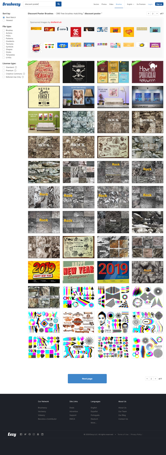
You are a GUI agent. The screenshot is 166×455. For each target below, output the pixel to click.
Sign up (159, 4)
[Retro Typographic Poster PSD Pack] (113, 72)
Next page (87, 378)
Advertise (74, 411)
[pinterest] (30, 434)
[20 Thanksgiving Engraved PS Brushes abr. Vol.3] (79, 247)
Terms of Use (123, 434)
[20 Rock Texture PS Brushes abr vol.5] (147, 172)
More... (94, 423)
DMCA (72, 419)
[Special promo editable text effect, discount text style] (155, 45)
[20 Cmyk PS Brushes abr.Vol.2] (79, 297)
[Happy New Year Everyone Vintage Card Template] (79, 272)
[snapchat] (38, 434)
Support (73, 415)
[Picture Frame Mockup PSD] (79, 97)
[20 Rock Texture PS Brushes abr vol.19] (147, 147)
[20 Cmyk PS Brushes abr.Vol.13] (113, 347)
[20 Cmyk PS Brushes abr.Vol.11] (147, 322)
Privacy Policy (136, 434)
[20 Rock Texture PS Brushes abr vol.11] (147, 222)
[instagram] (34, 434)
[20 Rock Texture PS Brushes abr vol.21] (79, 122)
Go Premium (141, 4)
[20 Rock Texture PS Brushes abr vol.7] (147, 272)
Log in (150, 4)
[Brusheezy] (11, 4)
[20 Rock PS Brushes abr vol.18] (79, 172)
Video (111, 4)
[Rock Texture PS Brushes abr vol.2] (113, 197)
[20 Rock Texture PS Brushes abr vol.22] (113, 247)
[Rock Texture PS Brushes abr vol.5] (44, 222)
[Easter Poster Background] (44, 72)
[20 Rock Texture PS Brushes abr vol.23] (44, 297)
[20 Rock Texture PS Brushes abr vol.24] (147, 247)
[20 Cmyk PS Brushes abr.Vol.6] (44, 322)
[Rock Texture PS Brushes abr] (44, 197)
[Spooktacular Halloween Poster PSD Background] (147, 72)
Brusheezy (42, 408)
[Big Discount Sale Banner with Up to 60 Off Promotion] (36, 47)
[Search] (58, 4)
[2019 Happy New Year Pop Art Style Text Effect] (44, 272)
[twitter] (25, 434)
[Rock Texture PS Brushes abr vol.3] (79, 197)
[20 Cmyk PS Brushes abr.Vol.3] (113, 297)
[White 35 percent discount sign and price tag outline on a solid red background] (76, 32)
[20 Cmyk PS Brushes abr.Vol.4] (147, 297)
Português (95, 415)
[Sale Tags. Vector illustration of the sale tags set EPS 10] (49, 45)
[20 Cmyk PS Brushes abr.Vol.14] (113, 322)
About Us (122, 408)
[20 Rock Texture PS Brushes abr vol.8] (113, 122)
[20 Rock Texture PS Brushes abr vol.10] (44, 147)
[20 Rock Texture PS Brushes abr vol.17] (44, 247)
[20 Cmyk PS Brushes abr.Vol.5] (147, 347)
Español (94, 411)
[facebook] (21, 434)
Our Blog (122, 415)
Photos (104, 4)
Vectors (96, 4)
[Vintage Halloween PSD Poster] (79, 72)
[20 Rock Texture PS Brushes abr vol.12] (113, 222)
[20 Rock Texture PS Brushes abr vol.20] (44, 172)
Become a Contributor (47, 419)
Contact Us (123, 419)
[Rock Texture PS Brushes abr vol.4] (79, 222)
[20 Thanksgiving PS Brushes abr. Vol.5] (79, 322)
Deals (72, 408)
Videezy (41, 415)
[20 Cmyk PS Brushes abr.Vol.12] (44, 347)
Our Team (122, 411)
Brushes (119, 4)
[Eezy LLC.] (12, 434)
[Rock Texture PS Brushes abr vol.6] (113, 172)
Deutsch (94, 419)
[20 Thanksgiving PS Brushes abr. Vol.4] (113, 147)
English (94, 408)
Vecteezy (42, 411)
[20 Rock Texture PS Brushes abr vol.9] (147, 122)
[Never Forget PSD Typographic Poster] (44, 97)
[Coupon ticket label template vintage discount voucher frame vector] (63, 28)
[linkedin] (42, 434)
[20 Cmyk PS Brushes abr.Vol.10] (79, 347)
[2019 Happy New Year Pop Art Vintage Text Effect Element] (113, 272)
